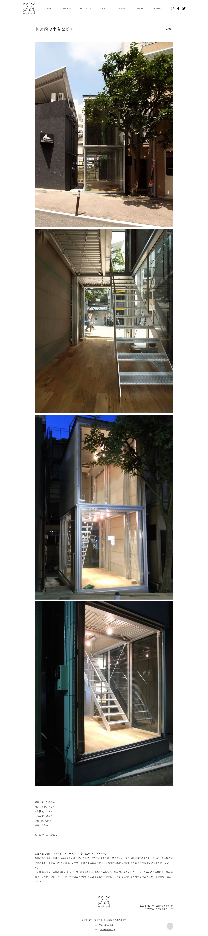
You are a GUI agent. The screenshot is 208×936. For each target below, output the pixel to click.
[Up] (170, 926)
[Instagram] (173, 8)
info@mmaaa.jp (107, 929)
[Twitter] (184, 8)
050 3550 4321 (107, 925)
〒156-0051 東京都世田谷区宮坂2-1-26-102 (103, 920)
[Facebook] (178, 8)
